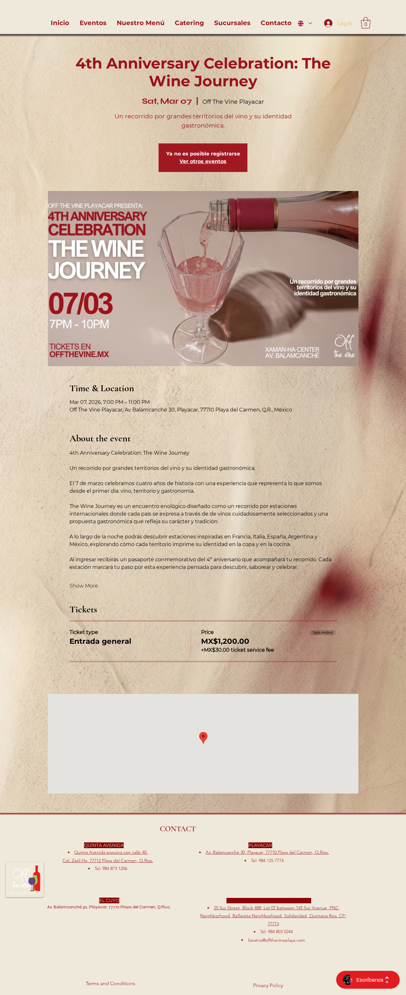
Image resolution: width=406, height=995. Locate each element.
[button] (365, 23)
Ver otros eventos (203, 161)
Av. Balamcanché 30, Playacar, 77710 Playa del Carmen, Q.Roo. (267, 852)
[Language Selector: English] (305, 23)
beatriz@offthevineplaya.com (276, 940)
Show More (83, 586)
